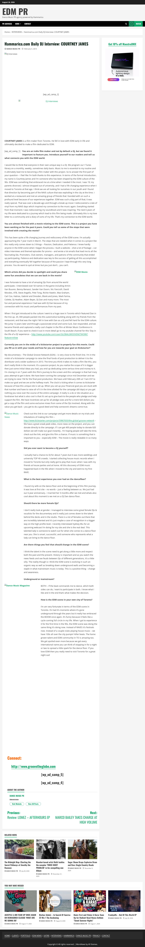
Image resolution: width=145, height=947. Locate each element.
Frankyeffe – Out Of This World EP (122, 914)
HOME (7, 935)
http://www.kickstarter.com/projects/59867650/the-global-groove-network (59, 420)
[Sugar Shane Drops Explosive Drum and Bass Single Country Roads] (82, 849)
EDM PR (15, 11)
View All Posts (33, 804)
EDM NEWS (37, 935)
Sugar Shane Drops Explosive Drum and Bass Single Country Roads (82, 863)
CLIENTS (15, 935)
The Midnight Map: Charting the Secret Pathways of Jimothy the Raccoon (18, 865)
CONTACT (27, 23)
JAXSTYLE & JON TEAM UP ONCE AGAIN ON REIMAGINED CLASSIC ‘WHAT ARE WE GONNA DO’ (20, 917)
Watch (138, 23)
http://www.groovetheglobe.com (33, 766)
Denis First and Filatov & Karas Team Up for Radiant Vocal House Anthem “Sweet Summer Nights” (89, 917)
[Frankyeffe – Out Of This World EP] (124, 901)
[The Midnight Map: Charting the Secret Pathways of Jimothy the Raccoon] (19, 849)
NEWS (17, 23)
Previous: (28, 815)
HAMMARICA (69, 935)
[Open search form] (126, 24)
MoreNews (80, 944)
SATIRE (46, 935)
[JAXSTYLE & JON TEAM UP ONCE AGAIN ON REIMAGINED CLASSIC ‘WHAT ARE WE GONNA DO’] (21, 901)
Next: (76, 817)
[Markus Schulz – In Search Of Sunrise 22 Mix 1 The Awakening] (55, 901)
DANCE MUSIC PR (13, 49)
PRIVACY (96, 935)
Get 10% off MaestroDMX (122, 44)
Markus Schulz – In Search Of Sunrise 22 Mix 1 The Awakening (54, 916)
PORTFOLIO (25, 935)
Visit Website (17, 804)
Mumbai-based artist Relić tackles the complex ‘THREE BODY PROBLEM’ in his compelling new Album (50, 866)
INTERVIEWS (56, 935)
